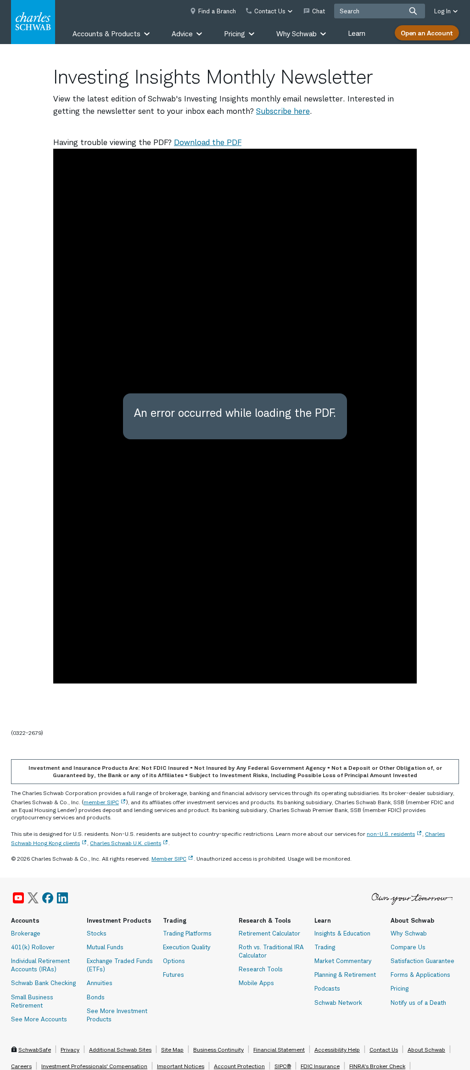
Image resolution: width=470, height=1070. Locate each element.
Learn (356, 33)
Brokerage (25, 933)
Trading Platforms (187, 933)
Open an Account (427, 33)
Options (174, 960)
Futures (173, 974)
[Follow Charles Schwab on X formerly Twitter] (33, 897)
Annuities (99, 982)
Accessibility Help (337, 1049)
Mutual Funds (105, 947)
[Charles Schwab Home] (33, 22)
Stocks (96, 933)
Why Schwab (409, 933)
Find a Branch (217, 11)
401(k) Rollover (33, 947)
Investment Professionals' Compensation (94, 1066)
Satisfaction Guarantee (422, 960)
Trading (324, 947)
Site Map (172, 1049)
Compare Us (408, 947)
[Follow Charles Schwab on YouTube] (18, 897)
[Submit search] (413, 11)
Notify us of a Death (418, 1002)
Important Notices (180, 1066)
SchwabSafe (34, 1049)
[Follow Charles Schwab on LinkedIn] (63, 897)
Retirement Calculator (269, 933)
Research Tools (261, 969)
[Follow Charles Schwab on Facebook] (47, 897)
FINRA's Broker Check (377, 1066)
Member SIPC (168, 858)
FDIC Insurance (320, 1066)
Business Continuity (218, 1049)
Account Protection (239, 1066)
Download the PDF (207, 142)
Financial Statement (279, 1049)
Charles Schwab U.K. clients (125, 843)
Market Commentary (343, 960)
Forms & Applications (420, 974)
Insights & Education (342, 933)
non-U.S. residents (391, 833)
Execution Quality (187, 947)
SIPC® (282, 1066)
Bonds (96, 997)
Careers (21, 1066)
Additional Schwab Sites (120, 1049)
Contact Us (383, 1049)
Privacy (70, 1049)
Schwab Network (338, 1002)
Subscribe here (283, 111)
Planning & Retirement (345, 974)
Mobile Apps (256, 982)
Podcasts (327, 988)
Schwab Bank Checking (43, 982)
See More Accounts (39, 1019)
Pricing (399, 988)
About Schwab (426, 1049)
